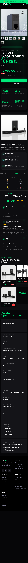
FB (6, 470)
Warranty (17, 483)
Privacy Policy (5, 509)
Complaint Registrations (18, 486)
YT (9, 470)
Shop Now (21, 1)
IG (2, 470)
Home (2, 7)
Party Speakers (5, 481)
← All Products (14, 83)
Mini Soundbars (19, 468)
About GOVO (18, 477)
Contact (17, 481)
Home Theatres (19, 466)
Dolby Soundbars (19, 464)
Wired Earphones (6, 483)
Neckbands (4, 479)
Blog (16, 479)
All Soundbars (18, 462)
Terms (10, 509)
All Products (8, 7)
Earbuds (4, 477)
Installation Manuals (20, 488)
